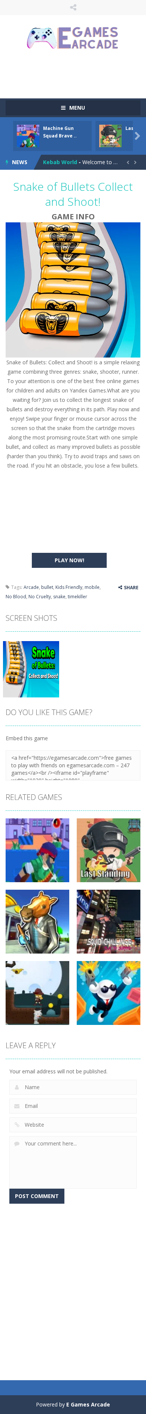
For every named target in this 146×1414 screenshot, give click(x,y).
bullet (47, 587)
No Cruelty (39, 596)
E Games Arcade (88, 1404)
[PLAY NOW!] (28, 135)
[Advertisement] (76, 73)
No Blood (16, 596)
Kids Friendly (68, 587)
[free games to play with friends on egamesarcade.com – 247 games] (73, 38)
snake (59, 596)
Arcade (31, 587)
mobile (92, 587)
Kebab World (60, 162)
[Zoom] (31, 668)
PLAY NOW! (69, 560)
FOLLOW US (73, 7)
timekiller (77, 596)
